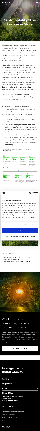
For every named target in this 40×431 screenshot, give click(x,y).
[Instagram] (6, 407)
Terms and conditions (8, 415)
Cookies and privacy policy (10, 418)
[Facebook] (10, 407)
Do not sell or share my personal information (20, 236)
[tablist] (20, 395)
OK (20, 231)
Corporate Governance (9, 421)
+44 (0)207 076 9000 (10, 401)
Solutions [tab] (5, 379)
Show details (29, 225)
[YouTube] (3, 407)
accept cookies (13, 261)
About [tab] (4, 388)
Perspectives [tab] (7, 384)
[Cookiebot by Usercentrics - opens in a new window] (29, 193)
